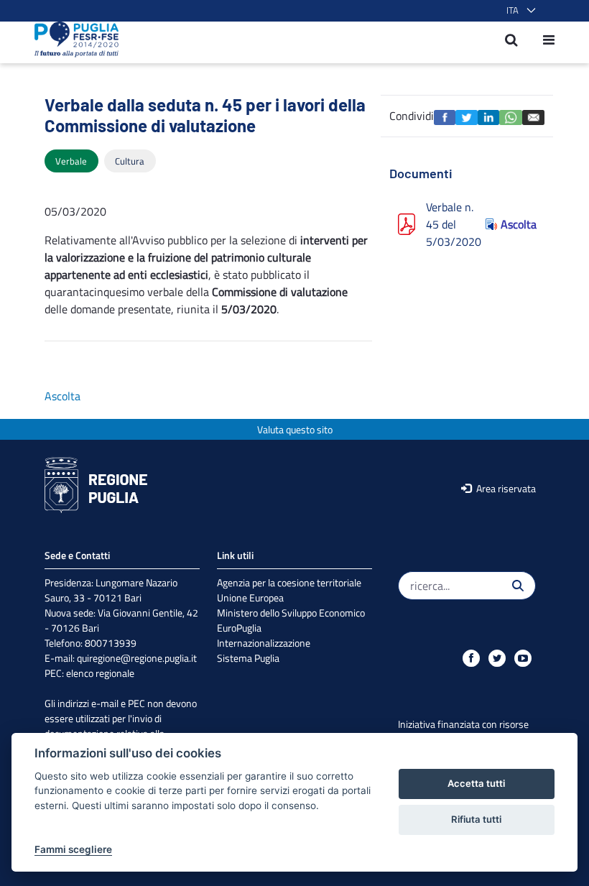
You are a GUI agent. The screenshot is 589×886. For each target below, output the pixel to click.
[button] (518, 11)
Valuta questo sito (295, 429)
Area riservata (505, 488)
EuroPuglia (239, 627)
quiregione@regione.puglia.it (137, 657)
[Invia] (517, 585)
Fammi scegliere (73, 849)
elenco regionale (100, 672)
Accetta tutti (476, 783)
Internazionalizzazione (263, 642)
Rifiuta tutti (476, 819)
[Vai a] (72, 39)
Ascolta (518, 224)
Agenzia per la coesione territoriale (289, 582)
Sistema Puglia (248, 657)
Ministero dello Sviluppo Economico (291, 612)
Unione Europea (250, 597)
